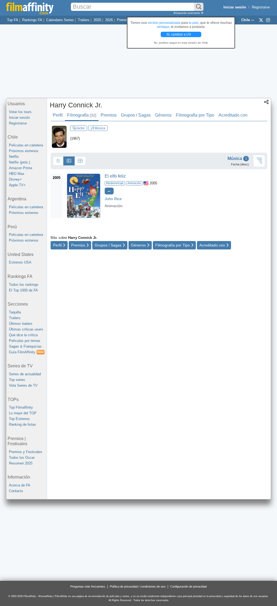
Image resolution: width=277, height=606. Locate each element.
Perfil (58, 115)
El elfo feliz (115, 176)
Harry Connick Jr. (76, 105)
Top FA (12, 20)
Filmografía (81, 115)
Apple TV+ (17, 185)
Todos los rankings (23, 285)
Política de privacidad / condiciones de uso (138, 586)
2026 (109, 20)
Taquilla (15, 312)
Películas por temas (24, 341)
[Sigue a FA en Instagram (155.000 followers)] (268, 20)
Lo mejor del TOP (23, 413)
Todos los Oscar (22, 458)
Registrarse (261, 7)
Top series (17, 380)
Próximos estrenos (23, 151)
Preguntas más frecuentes (87, 586)
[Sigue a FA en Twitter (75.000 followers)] (261, 20)
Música (99, 128)
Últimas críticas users (26, 329)
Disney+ (15, 179)
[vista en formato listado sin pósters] (58, 161)
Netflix (14, 157)
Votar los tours (20, 112)
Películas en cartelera (26, 145)
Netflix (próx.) (19, 162)
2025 (97, 20)
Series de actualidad (25, 374)
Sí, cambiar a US (179, 34)
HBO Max (16, 174)
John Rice (113, 199)
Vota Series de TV (23, 385)
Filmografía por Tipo (195, 115)
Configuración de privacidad (188, 586)
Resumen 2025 (20, 463)
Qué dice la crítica (23, 335)
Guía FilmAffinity (26, 352)
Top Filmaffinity (21, 407)
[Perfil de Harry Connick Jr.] (59, 136)
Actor (81, 128)
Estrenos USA (20, 262)
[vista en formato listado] (69, 161)
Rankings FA (32, 20)
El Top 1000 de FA (23, 290)
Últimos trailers (20, 324)
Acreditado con (233, 115)
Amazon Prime (20, 168)
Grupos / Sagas (136, 115)
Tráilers (84, 20)
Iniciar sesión (19, 118)
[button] (266, 102)
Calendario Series (60, 20)
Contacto (16, 491)
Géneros (163, 115)
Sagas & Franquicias (25, 346)
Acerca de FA (19, 485)
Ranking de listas (22, 424)
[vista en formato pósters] (80, 161)
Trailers (15, 318)
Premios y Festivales (25, 452)
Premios (123, 20)
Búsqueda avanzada (187, 12)
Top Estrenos (19, 419)
